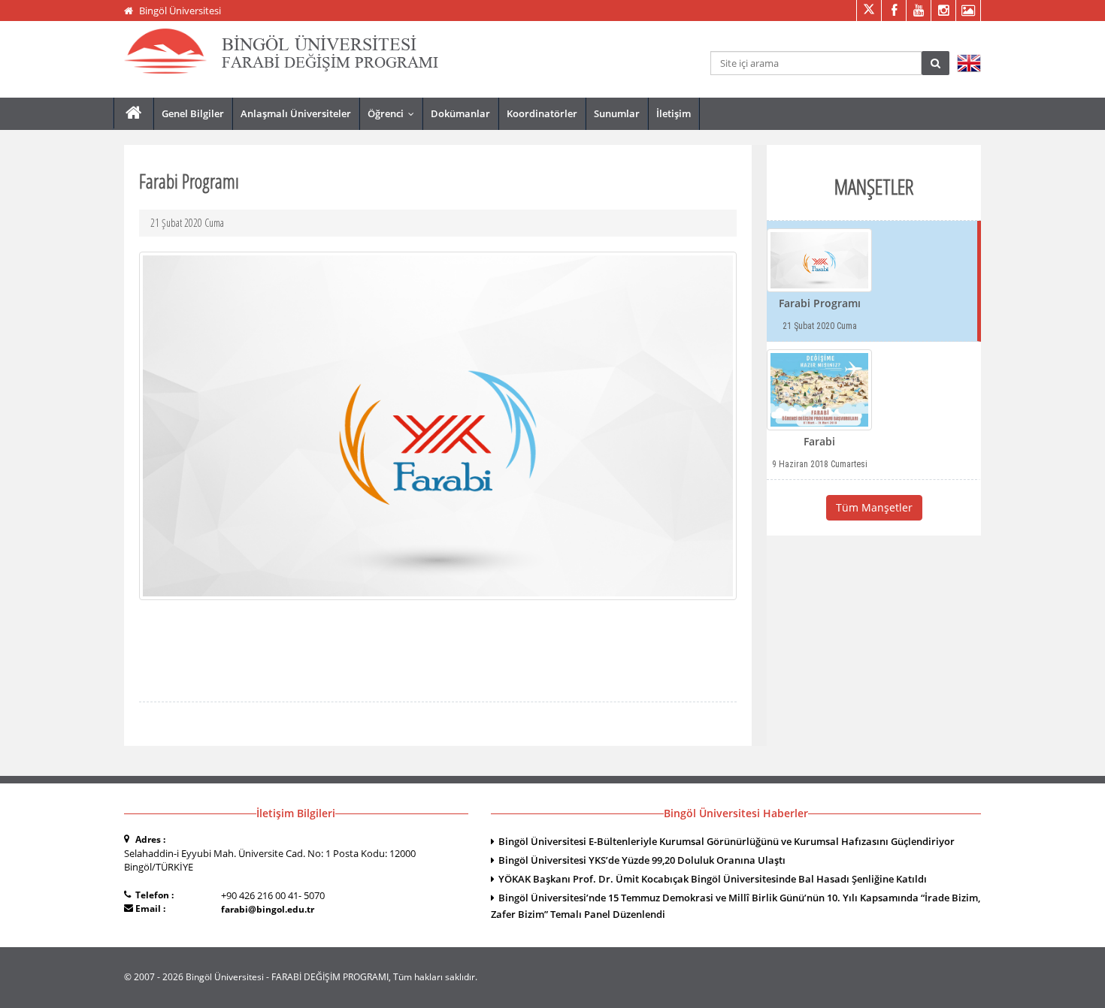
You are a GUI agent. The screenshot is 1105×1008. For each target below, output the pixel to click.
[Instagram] (943, 10)
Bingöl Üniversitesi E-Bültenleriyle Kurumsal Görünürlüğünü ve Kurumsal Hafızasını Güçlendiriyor (726, 841)
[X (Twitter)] (868, 10)
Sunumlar (617, 113)
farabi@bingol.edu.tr (267, 909)
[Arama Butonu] (935, 63)
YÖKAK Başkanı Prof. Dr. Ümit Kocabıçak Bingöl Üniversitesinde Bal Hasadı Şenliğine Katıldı (712, 879)
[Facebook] (893, 10)
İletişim (673, 113)
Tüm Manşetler (874, 507)
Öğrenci (394, 113)
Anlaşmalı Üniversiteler (296, 113)
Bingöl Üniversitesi (180, 10)
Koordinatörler (542, 113)
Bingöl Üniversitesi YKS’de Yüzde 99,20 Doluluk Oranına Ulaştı (642, 860)
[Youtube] (918, 10)
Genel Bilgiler (193, 113)
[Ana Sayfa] (133, 113)
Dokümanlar (460, 113)
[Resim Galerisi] (967, 10)
